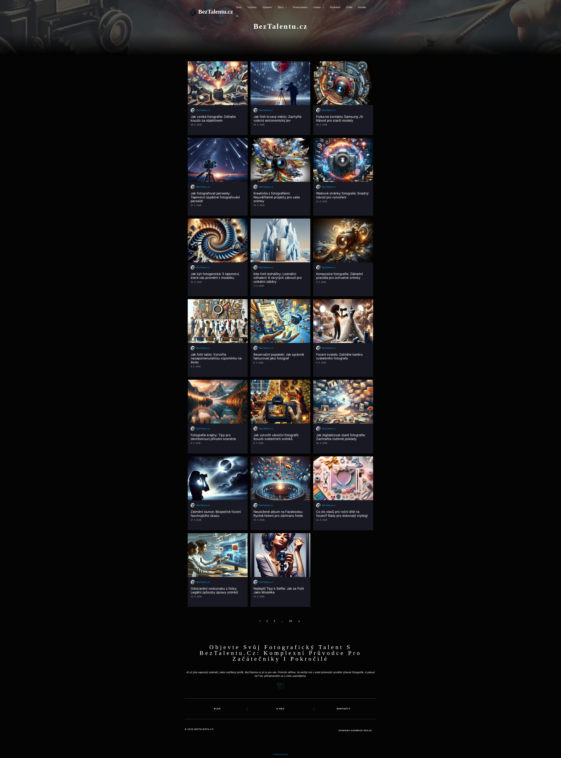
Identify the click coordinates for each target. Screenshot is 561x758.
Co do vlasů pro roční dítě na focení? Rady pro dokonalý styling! (342, 513)
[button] (237, 16)
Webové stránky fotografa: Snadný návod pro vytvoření (342, 195)
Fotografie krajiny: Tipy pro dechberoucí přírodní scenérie (213, 437)
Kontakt (362, 7)
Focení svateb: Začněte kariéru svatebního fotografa (339, 356)
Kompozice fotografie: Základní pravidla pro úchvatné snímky (339, 276)
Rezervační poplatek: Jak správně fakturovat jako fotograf (278, 356)
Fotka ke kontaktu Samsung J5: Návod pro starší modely (339, 118)
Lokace (317, 7)
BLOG (217, 708)
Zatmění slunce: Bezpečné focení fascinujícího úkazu (216, 513)
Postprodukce (300, 7)
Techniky (252, 7)
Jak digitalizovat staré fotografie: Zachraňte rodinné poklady (341, 437)
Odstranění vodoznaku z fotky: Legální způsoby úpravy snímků (214, 590)
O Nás (349, 7)
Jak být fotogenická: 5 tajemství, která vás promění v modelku (215, 276)
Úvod (238, 7)
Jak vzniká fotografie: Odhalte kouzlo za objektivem (213, 118)
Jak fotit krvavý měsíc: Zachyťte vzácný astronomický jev (277, 118)
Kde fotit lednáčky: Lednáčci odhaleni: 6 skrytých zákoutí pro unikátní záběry (277, 278)
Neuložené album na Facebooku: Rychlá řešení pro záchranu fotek (278, 513)
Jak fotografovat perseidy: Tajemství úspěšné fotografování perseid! (215, 197)
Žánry (281, 7)
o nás (280, 708)
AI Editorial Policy (280, 754)
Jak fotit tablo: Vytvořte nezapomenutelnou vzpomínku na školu (216, 358)
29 (290, 621)
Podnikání (335, 7)
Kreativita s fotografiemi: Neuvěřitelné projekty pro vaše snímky (276, 197)
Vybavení (267, 7)
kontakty (343, 708)
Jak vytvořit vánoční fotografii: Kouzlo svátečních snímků (276, 437)
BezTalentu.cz (215, 11)
